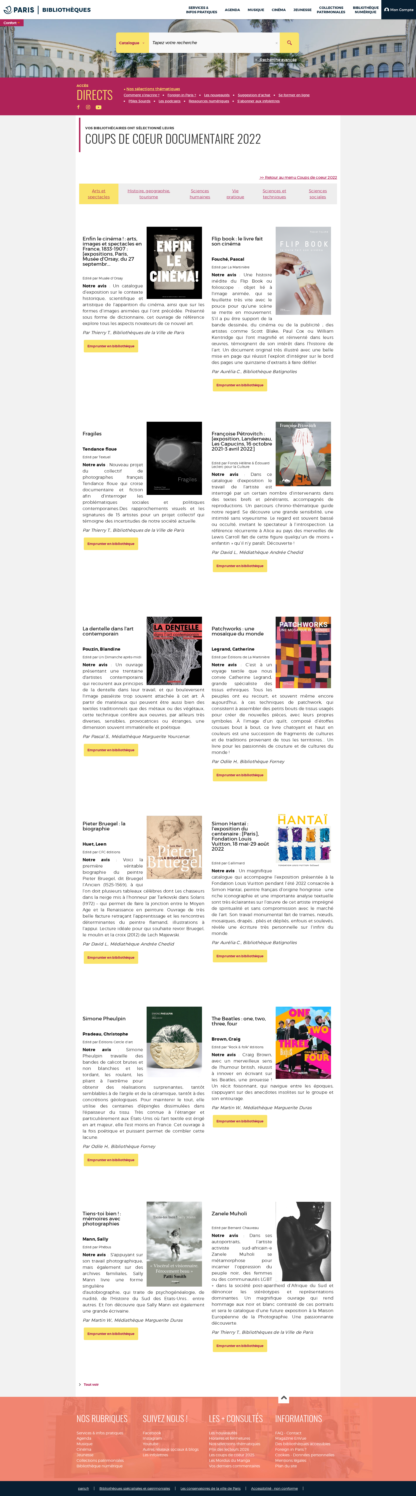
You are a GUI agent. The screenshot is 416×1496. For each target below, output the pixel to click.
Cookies (282, 1455)
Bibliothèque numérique (100, 1466)
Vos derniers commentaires (234, 1466)
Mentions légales (290, 1460)
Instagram (152, 1438)
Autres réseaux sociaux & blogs (171, 1449)
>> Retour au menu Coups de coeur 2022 (298, 177)
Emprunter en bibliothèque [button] (111, 346)
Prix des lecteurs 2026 (229, 1449)
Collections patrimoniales (100, 1460)
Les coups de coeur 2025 (231, 1455)
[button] (398, 9)
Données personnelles (313, 1455)
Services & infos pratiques (100, 1433)
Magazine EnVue (290, 1438)
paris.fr (83, 1488)
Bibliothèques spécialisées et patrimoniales (134, 1488)
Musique (84, 1444)
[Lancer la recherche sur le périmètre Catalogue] (289, 42)
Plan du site (286, 1466)
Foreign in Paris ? (290, 1449)
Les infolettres (155, 1455)
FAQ (279, 1433)
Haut (283, 1398)
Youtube (150, 1444)
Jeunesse (85, 1455)
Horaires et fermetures (229, 1438)
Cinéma (84, 1449)
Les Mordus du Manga (229, 1460)
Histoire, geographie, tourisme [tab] (149, 193)
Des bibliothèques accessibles (302, 1444)
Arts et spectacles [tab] (99, 193)
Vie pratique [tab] (235, 193)
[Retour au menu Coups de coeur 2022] (259, 177)
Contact (293, 1433)
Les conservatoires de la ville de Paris (210, 1488)
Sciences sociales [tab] (318, 193)
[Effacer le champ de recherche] (277, 42)
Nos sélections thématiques (234, 1444)
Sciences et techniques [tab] (274, 193)
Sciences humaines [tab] (200, 193)
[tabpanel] (208, 795)
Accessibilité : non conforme (274, 1488)
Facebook (152, 1433)
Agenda (84, 1438)
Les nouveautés (223, 1433)
